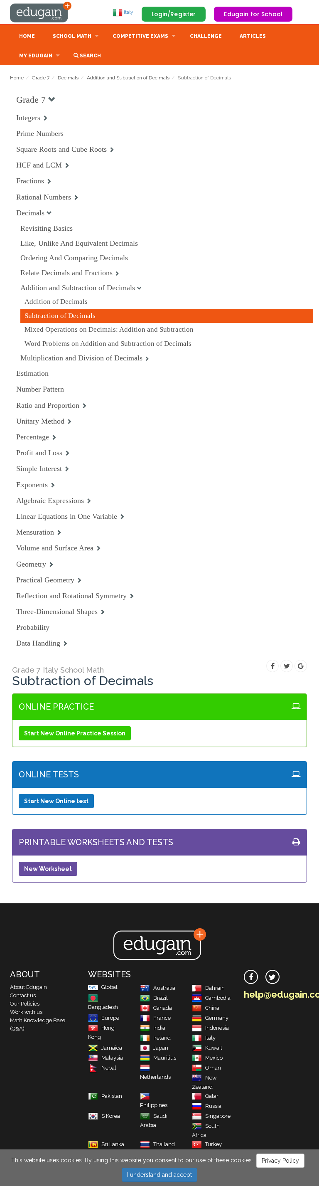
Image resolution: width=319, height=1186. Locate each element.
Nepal (108, 1068)
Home (27, 36)
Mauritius (164, 1058)
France (162, 1018)
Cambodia (218, 998)
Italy (128, 12)
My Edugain (35, 56)
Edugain (41, 12)
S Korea (110, 1116)
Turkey (213, 1144)
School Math (72, 36)
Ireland (162, 1038)
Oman (213, 1068)
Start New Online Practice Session (74, 733)
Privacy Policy (280, 1160)
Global (109, 987)
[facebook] (251, 977)
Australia (164, 988)
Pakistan (111, 1096)
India (159, 1028)
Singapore (218, 1116)
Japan (160, 1048)
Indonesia (217, 1028)
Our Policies (24, 1004)
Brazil (160, 998)
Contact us (23, 995)
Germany (216, 1018)
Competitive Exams (140, 36)
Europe (110, 1018)
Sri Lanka (112, 1144)
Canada (162, 1008)
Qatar (211, 1096)
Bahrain (215, 988)
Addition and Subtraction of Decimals (128, 78)
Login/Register (174, 14)
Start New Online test (56, 801)
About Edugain (28, 987)
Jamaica (111, 1048)
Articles (253, 36)
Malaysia (112, 1058)
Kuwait (213, 1048)
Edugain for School (253, 14)
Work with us (26, 1012)
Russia (213, 1106)
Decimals (68, 78)
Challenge (206, 36)
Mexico (214, 1058)
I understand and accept (159, 1174)
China (212, 1008)
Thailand (164, 1144)
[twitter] (272, 977)
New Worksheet (48, 868)
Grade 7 (40, 78)
